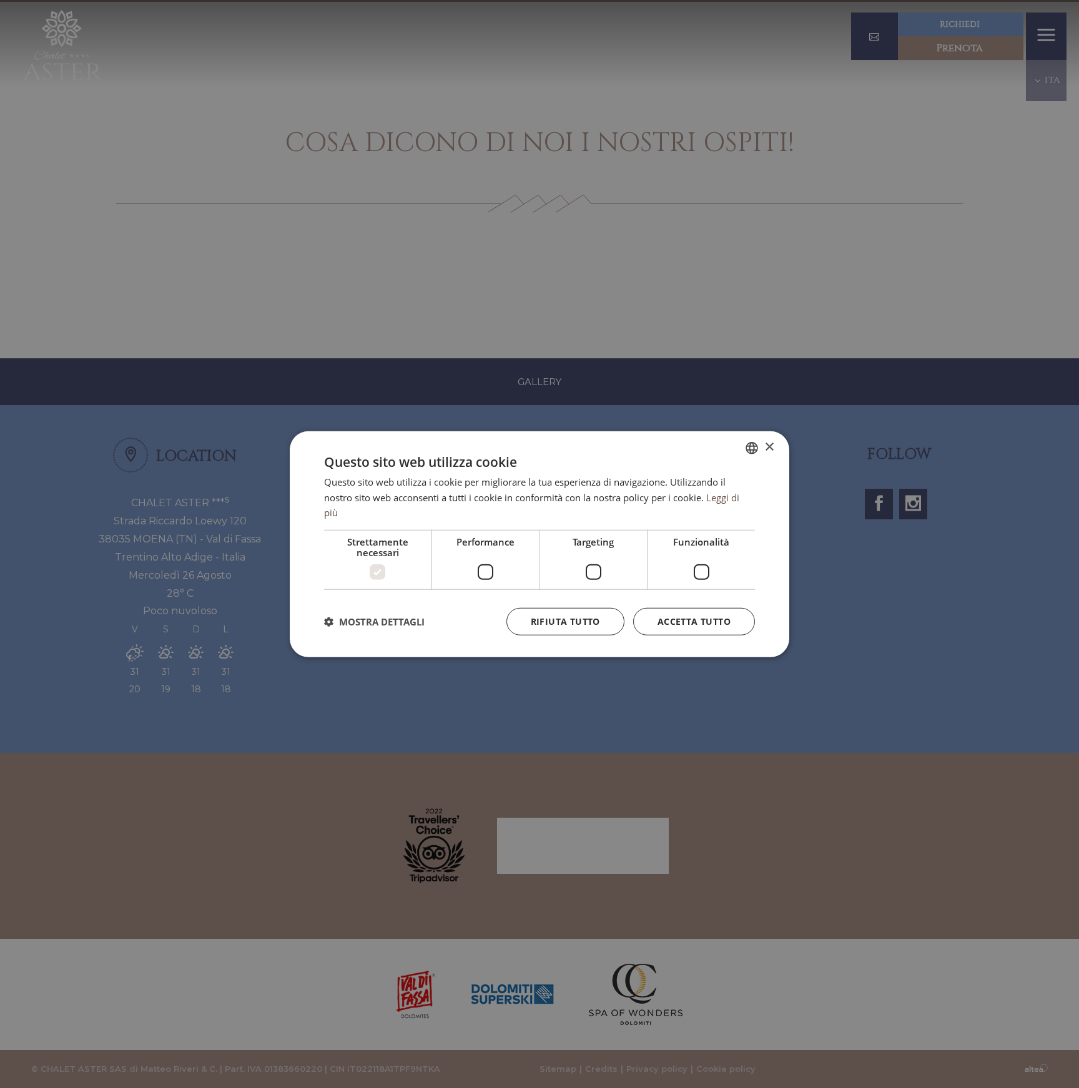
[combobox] (752, 447)
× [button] (769, 447)
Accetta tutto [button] (694, 621)
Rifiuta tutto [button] (565, 621)
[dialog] (539, 544)
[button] (374, 622)
